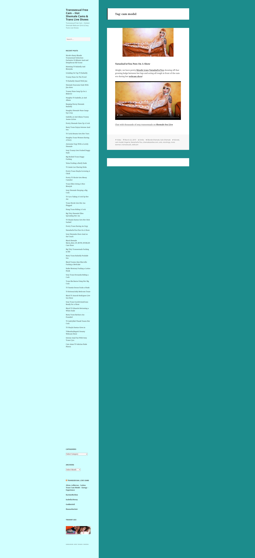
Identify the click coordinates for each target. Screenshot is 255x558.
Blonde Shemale (153, 140)
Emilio (141, 140)
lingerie (127, 142)
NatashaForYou (136, 142)
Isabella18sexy (72, 499)
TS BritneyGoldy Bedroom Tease (78, 291)
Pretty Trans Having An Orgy (77, 226)
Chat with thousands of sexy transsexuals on (144, 124)
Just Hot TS (75, 544)
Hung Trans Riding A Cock (76, 209)
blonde (176, 140)
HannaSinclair (72, 509)
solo (160, 142)
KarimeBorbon (72, 495)
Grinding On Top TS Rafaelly (76, 73)
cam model (119, 142)
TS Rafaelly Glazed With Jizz (76, 81)
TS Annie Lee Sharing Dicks (76, 167)
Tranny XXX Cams (86, 544)
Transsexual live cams (78, 480)
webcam (135, 144)
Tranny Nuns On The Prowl (76, 77)
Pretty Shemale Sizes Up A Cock (78, 123)
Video (119, 140)
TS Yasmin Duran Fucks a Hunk (77, 287)
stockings (166, 142)
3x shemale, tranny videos (69, 544)
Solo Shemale (165, 140)
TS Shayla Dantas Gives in (75, 327)
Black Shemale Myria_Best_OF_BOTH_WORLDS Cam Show (78, 242)
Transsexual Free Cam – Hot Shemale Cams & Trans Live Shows (77, 14)
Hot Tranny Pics (80, 544)
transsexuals (126, 144)
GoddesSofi (70, 504)
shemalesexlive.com (150, 142)
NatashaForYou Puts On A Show (78, 230)
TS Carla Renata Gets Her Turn (77, 134)
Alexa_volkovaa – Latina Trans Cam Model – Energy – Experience (77, 487)
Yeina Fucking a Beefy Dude (76, 163)
